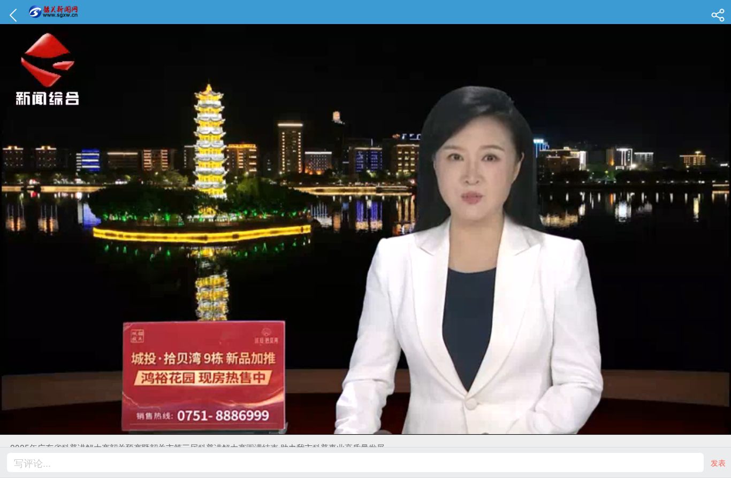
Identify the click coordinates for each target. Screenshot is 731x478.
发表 (718, 462)
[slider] (353, 427)
